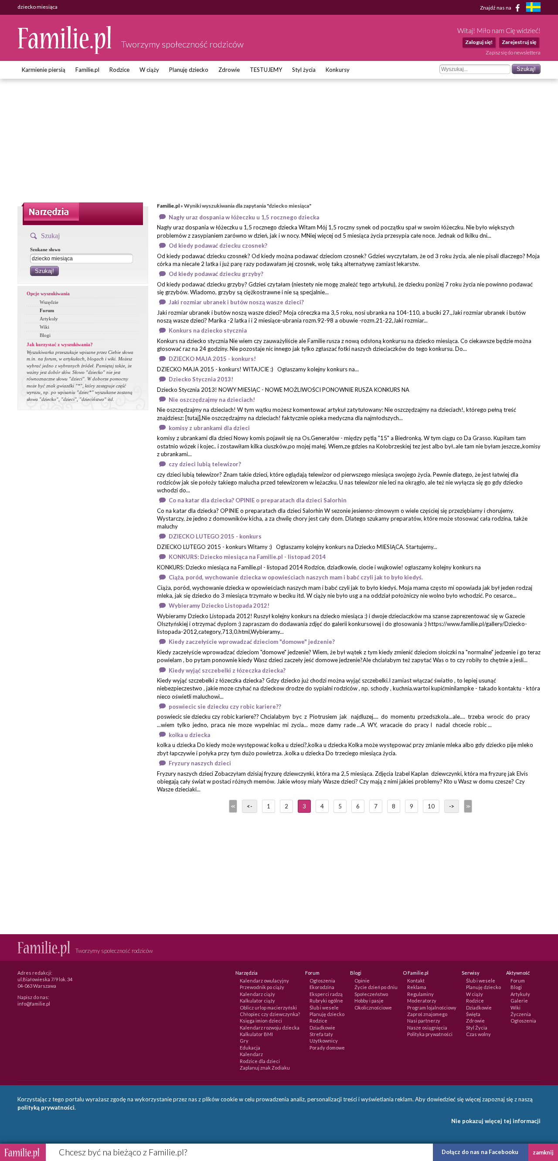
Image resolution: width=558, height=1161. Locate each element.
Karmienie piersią (43, 69)
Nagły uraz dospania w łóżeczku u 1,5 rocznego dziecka (244, 217)
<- (249, 806)
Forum (47, 310)
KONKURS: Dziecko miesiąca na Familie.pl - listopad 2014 (247, 556)
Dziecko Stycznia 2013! (201, 379)
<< (232, 806)
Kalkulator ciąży (257, 1000)
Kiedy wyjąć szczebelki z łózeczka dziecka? (227, 670)
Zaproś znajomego (427, 1014)
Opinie (362, 980)
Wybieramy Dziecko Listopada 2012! (219, 605)
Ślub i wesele (324, 1007)
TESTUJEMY (266, 69)
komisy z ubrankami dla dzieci (209, 427)
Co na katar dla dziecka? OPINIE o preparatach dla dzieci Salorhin (258, 500)
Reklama (416, 987)
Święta (473, 1014)
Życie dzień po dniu (376, 987)
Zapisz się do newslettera (513, 52)
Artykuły (49, 318)
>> (467, 806)
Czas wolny (478, 1034)
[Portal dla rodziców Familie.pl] (64, 51)
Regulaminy (420, 994)
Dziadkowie (322, 1027)
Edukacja (250, 1047)
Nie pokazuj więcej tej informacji (496, 1120)
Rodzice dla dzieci (260, 1061)
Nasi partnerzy (423, 1020)
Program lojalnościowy (431, 1007)
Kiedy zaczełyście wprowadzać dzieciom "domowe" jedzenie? (252, 641)
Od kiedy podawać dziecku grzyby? (216, 273)
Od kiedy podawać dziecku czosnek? (218, 245)
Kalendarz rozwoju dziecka (269, 1027)
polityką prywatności (46, 1107)
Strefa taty (321, 1034)
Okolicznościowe (373, 1007)
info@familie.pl (33, 1003)
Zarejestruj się (519, 42)
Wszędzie (49, 302)
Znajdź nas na (496, 7)
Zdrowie (229, 69)
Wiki (44, 327)
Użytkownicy (324, 1040)
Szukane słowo (45, 249)
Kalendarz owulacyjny (264, 980)
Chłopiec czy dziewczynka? (270, 1014)
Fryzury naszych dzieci (200, 763)
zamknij (543, 1152)
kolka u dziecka (189, 734)
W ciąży (149, 69)
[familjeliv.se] (533, 8)
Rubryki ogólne (326, 1000)
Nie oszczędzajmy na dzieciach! (212, 399)
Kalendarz (251, 1054)
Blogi (45, 335)
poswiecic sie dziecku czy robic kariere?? (225, 706)
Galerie (519, 1000)
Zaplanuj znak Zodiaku (265, 1067)
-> (451, 806)
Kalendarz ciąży (257, 994)
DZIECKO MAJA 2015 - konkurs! (212, 358)
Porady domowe (327, 1047)
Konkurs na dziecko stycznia (208, 330)
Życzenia (520, 1014)
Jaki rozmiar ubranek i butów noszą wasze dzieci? (236, 302)
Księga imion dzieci (261, 1020)
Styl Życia (476, 1027)
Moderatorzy (421, 1000)
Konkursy (338, 69)
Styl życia (304, 69)
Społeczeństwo (371, 994)
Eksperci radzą (326, 994)
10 (431, 806)
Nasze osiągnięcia (427, 1027)
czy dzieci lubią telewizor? (205, 464)
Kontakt (416, 980)
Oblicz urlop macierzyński (268, 1007)
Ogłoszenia (322, 980)
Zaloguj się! (479, 42)
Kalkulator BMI (256, 1034)
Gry (244, 1040)
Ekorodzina (322, 987)
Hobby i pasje (369, 1000)
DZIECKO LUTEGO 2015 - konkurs (215, 536)
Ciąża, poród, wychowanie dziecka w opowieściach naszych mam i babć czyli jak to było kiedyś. (296, 577)
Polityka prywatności (430, 1034)
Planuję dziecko (188, 69)
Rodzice (119, 69)
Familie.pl (87, 69)
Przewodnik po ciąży (262, 987)
